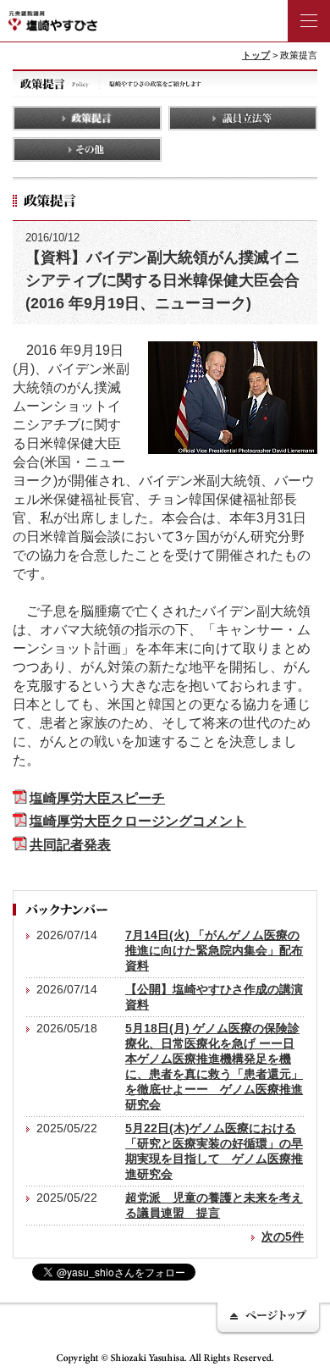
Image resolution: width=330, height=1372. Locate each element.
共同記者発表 (70, 844)
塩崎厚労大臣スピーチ (97, 797)
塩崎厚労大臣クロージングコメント (138, 820)
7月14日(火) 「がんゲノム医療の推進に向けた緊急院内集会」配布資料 (214, 950)
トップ (256, 55)
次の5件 (282, 1236)
